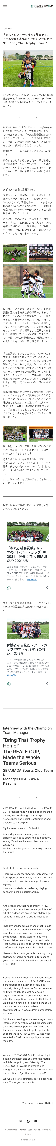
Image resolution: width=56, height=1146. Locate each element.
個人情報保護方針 (10, 1130)
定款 (30, 1130)
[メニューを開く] (6, 6)
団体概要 (23, 1130)
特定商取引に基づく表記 (42, 1130)
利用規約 (28, 1134)
